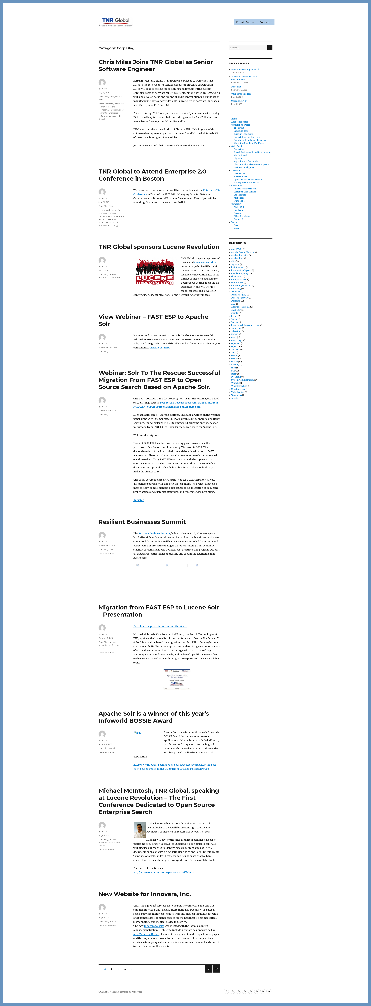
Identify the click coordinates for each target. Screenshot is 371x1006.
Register (138, 500)
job (107, 107)
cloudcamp (236, 276)
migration (236, 331)
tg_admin (103, 88)
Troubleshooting (239, 386)
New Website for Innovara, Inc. (145, 894)
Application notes (239, 122)
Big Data (238, 158)
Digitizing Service (242, 131)
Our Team (238, 210)
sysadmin (236, 377)
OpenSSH (235, 343)
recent (234, 355)
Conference (118, 216)
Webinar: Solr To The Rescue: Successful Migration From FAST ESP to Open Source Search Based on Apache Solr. (159, 379)
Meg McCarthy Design (146, 934)
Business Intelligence (244, 167)
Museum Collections (243, 134)
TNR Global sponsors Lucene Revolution (159, 246)
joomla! (112, 921)
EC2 (233, 304)
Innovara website (154, 925)
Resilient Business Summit (154, 533)
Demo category (238, 295)
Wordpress (236, 395)
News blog (236, 340)
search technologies (108, 113)
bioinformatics (238, 267)
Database (235, 292)
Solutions (235, 170)
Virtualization (237, 392)
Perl (233, 352)
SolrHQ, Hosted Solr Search (247, 182)
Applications (237, 258)
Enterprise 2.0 (105, 222)
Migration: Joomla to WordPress (249, 143)
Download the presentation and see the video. (160, 626)
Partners (235, 349)
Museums (236, 87)
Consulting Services (240, 125)
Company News (238, 279)
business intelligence (241, 270)
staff (100, 99)
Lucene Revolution (205, 262)
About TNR (239, 207)
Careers (237, 213)
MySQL (234, 334)
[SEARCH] (269, 47)
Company (236, 204)
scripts (234, 358)
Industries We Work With (245, 189)
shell (233, 368)
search (118, 96)
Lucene (234, 322)
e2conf (102, 219)
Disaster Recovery (240, 298)
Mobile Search (240, 155)
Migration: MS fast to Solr (246, 161)
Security (235, 365)
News (111, 96)
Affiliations (239, 198)
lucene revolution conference (245, 325)
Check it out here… (160, 347)
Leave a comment (107, 553)
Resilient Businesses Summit (142, 521)
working (235, 398)
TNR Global (104, 992)
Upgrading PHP (239, 101)
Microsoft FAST (241, 176)
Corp (236, 225)
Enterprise (111, 219)
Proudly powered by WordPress (127, 992)
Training (235, 383)
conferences (237, 282)
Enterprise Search (240, 307)
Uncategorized (238, 389)
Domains (235, 301)
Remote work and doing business (250, 140)
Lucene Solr (239, 173)
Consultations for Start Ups (247, 137)
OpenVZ (235, 346)
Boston (102, 210)
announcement (106, 104)
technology (113, 225)
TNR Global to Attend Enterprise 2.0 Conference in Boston (152, 175)
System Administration (242, 380)
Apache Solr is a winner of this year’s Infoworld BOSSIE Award (154, 717)
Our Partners (240, 195)
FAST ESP (236, 310)
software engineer (107, 116)
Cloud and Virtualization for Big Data (251, 164)
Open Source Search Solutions (248, 179)
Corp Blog (103, 96)
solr (233, 371)
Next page (216, 972)
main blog (236, 328)
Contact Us (266, 22)
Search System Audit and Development (252, 152)
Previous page (208, 972)
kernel (234, 316)
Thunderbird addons (241, 94)
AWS (233, 261)
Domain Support (246, 22)
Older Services (238, 146)
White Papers (240, 201)
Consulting (239, 149)
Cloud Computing (239, 273)
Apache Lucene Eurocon (242, 252)
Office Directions (242, 216)
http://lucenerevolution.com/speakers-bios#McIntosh (164, 872)
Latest (234, 319)
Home (234, 119)
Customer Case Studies (245, 192)
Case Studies (237, 186)
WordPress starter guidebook (245, 69)
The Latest (239, 128)
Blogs (234, 222)
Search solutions (115, 110)
